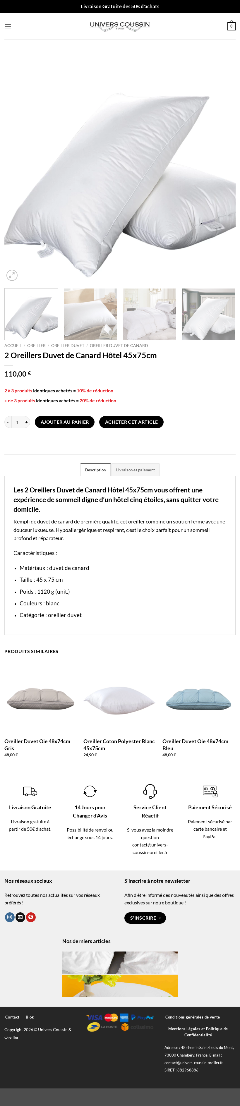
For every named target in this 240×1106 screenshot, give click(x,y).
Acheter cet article (131, 422)
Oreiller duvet (67, 345)
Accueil (13, 345)
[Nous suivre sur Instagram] (10, 917)
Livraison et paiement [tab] (135, 470)
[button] (7, 26)
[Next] (223, 167)
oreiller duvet (65, 615)
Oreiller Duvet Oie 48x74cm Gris (37, 744)
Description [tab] (95, 470)
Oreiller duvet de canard (119, 345)
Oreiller (36, 345)
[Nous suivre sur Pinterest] (31, 917)
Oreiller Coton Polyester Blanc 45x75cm (119, 744)
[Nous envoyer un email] (20, 917)
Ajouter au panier (65, 422)
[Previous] (16, 167)
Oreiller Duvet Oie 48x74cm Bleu (195, 744)
